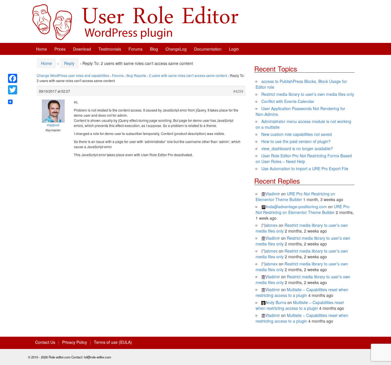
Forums (136, 49)
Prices (60, 49)
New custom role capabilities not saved (296, 134)
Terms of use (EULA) (113, 342)
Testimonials (109, 49)
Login (234, 49)
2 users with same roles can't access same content (188, 75)
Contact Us (45, 342)
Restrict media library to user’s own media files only (307, 94)
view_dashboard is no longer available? (297, 148)
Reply (69, 63)
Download (82, 49)
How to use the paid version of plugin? (296, 141)
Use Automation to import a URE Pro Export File (304, 168)
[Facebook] (12, 78)
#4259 (238, 91)
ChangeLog (176, 49)
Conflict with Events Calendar (287, 101)
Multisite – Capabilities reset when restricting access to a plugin (302, 292)
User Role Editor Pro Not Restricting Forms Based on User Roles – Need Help (304, 158)
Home (41, 49)
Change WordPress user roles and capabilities (73, 75)
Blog (154, 49)
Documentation (208, 49)
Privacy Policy (74, 342)
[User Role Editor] (135, 21)
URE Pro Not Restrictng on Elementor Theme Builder (295, 196)
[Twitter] (12, 90)
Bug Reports (136, 75)
